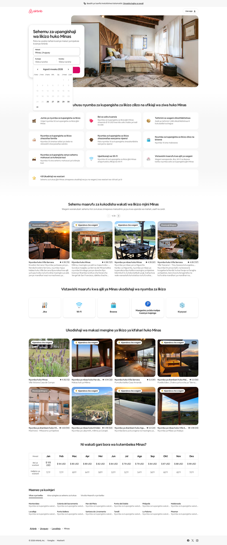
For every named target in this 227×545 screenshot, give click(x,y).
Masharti (61, 540)
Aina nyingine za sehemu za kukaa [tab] (61, 495)
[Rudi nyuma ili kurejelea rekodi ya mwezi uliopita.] (38, 69)
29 (63, 101)
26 (48, 101)
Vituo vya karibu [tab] (36, 495)
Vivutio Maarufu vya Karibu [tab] (92, 495)
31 (37, 107)
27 (53, 101)
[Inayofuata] (118, 216)
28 (58, 101)
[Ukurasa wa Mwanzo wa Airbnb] (35, 11)
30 (68, 101)
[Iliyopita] (109, 216)
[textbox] (44, 61)
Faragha (50, 540)
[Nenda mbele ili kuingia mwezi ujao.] (68, 69)
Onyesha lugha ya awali (133, 3)
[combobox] (56, 52)
